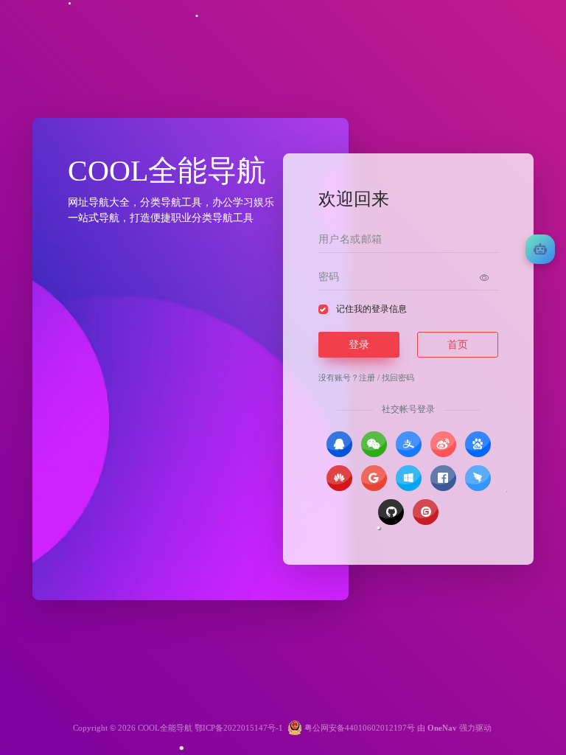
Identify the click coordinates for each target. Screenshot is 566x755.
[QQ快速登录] (339, 444)
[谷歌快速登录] (374, 478)
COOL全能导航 (165, 727)
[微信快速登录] (374, 444)
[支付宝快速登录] (409, 444)
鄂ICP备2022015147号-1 (239, 727)
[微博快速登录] (443, 444)
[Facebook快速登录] (443, 478)
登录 (359, 344)
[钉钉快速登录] (478, 478)
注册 (367, 377)
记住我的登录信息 (371, 309)
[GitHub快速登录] (391, 512)
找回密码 (398, 377)
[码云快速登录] (426, 512)
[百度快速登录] (478, 444)
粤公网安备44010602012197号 (358, 727)
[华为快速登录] (339, 478)
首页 (457, 344)
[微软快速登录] (409, 478)
